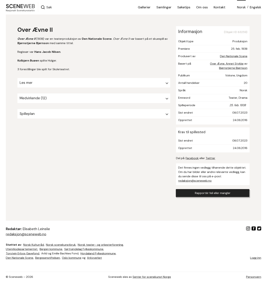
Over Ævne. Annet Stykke (227, 64)
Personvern (253, 277)
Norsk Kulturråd (33, 245)
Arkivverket (94, 258)
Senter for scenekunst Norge (152, 277)
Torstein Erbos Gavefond (22, 253)
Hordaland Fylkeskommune (98, 253)
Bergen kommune (51, 249)
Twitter (210, 158)
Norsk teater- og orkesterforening (100, 245)
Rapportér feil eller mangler (212, 193)
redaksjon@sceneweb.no (195, 181)
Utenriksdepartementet (22, 249)
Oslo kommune (71, 258)
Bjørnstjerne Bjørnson (233, 68)
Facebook (192, 158)
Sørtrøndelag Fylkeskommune (83, 249)
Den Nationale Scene (233, 56)
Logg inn (255, 258)
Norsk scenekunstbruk (61, 245)
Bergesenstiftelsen (47, 258)
